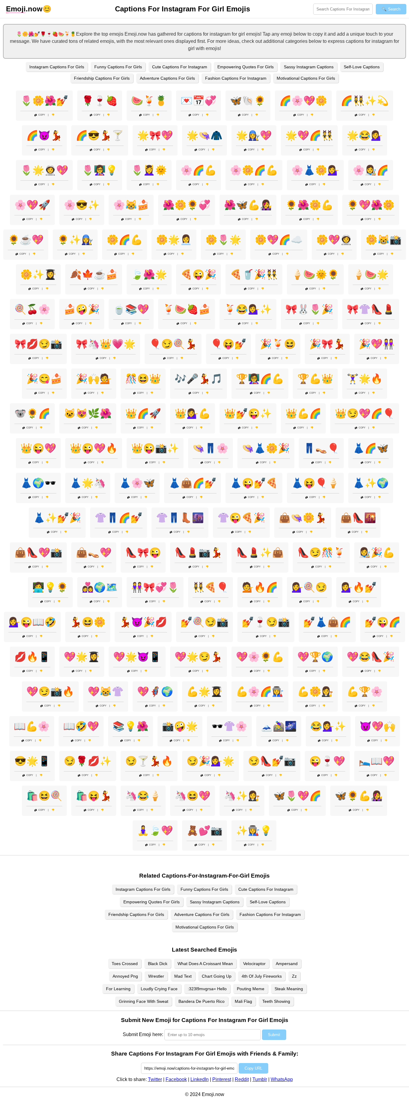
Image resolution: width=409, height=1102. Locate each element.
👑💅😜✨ (248, 413)
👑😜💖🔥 (94, 448)
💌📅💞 (198, 100)
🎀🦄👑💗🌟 (106, 344)
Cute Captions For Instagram (179, 66)
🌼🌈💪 (125, 239)
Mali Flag (243, 1001)
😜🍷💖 (327, 761)
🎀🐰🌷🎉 (309, 309)
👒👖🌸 (210, 448)
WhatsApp (282, 1079)
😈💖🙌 (378, 726)
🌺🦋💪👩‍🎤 (248, 205)
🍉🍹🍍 (149, 100)
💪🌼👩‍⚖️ (315, 691)
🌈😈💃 (44, 135)
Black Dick (157, 963)
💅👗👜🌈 (327, 622)
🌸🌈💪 (198, 170)
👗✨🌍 (371, 483)
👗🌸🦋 (137, 483)
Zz (294, 976)
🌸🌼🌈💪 (254, 170)
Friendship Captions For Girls (102, 78)
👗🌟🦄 (88, 483)
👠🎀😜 (143, 552)
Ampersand (287, 963)
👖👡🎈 (321, 448)
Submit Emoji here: (143, 1034)
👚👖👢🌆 (180, 517)
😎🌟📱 (32, 761)
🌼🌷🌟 (223, 239)
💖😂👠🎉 (371, 656)
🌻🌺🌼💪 (309, 205)
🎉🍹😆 (278, 344)
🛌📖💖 (377, 761)
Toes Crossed (125, 963)
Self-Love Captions (362, 66)
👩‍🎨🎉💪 (377, 552)
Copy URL (253, 1068)
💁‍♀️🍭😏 (309, 587)
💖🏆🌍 (315, 656)
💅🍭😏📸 (204, 622)
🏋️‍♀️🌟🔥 (365, 378)
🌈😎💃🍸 (100, 135)
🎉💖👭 (377, 344)
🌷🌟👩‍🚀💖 (44, 170)
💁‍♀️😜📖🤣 (32, 622)
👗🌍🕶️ (38, 483)
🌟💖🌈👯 (309, 135)
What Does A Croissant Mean (205, 963)
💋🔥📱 (32, 656)
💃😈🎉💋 (143, 622)
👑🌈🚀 (143, 413)
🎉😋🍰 (44, 378)
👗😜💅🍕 (254, 483)
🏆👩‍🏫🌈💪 (260, 378)
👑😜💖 (38, 448)
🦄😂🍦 (143, 795)
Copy (41, 115)
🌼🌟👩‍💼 (174, 239)
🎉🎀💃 (327, 344)
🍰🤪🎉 (82, 309)
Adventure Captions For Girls (167, 78)
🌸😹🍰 (131, 205)
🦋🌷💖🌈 (297, 795)
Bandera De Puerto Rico (201, 1001)
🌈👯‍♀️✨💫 (365, 100)
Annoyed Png (125, 976)
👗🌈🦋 (371, 448)
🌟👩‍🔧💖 (254, 135)
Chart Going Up (216, 976)
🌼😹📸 (384, 239)
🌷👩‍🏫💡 (100, 170)
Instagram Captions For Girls (56, 66)
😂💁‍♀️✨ (328, 726)
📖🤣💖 (81, 726)
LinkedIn (199, 1079)
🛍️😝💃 (94, 795)
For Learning (118, 988)
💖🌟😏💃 (198, 656)
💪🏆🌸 (365, 691)
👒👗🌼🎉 (266, 448)
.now (24, 9)
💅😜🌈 (383, 622)
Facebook (176, 1079)
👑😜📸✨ (155, 448)
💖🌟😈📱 (137, 656)
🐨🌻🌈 (32, 413)
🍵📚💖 (131, 309)
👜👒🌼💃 (303, 517)
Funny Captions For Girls (118, 66)
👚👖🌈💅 (119, 517)
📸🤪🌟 (180, 726)
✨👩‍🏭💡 (254, 830)
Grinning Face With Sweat (143, 1001)
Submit (274, 1034)
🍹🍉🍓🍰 (186, 309)
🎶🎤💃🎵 (198, 378)
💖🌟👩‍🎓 (82, 656)
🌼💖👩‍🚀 (334, 239)
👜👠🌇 (358, 517)
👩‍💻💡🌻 (50, 587)
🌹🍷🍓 (100, 100)
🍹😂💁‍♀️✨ (248, 309)
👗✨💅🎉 (57, 517)
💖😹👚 (106, 691)
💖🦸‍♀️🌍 (155, 691)
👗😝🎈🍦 (315, 483)
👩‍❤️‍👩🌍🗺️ (100, 587)
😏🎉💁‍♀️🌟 (210, 761)
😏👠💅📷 (272, 761)
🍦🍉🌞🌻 (315, 274)
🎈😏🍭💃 (173, 344)
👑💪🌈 (303, 413)
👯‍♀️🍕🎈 (210, 587)
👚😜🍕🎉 (241, 517)
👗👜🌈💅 (192, 483)
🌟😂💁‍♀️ (365, 135)
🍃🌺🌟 (149, 274)
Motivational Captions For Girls (306, 78)
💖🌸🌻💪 (260, 656)
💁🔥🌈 (260, 587)
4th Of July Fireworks (262, 976)
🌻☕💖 (26, 239)
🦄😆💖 (192, 795)
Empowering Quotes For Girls (245, 66)
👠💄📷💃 (198, 552)
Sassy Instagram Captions (309, 66)
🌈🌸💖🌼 (303, 100)
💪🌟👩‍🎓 (204, 691)
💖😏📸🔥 (50, 691)
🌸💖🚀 (32, 205)
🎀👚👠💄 (371, 309)
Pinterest (221, 1079)
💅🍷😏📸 (266, 622)
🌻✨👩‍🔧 (75, 239)
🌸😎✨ (82, 205)
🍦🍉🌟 (371, 274)
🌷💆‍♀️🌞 (149, 170)
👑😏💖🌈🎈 (365, 413)
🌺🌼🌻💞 (186, 205)
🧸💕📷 (204, 830)
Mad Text (183, 976)
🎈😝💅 (228, 344)
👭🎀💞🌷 (155, 587)
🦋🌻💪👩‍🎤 (359, 795)
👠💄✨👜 (260, 552)
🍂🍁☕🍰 (94, 274)
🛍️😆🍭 (44, 795)
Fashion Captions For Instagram (235, 78)
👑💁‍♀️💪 (192, 413)
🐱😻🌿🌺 (88, 413)
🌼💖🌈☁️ (279, 239)
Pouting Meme (250, 988)
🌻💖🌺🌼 (371, 205)
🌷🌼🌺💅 (44, 100)
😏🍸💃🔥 (149, 761)
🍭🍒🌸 (32, 309)
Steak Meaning (289, 988)
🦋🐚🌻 (248, 100)
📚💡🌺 (131, 726)
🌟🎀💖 (155, 135)
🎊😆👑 (143, 378)
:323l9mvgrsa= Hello (207, 988)
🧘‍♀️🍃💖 (155, 830)
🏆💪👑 (315, 378)
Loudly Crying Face (159, 988)
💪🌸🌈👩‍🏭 (260, 691)
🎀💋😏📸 (38, 344)
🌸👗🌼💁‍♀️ (315, 170)
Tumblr (259, 1079)
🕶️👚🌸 (229, 726)
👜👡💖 (94, 552)
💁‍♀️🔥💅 (359, 587)
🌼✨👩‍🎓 (38, 274)
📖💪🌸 (32, 726)
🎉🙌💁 (94, 378)
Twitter (155, 1079)
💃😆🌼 (88, 622)
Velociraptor (254, 963)
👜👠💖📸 (38, 552)
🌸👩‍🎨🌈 (371, 170)
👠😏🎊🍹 (321, 552)
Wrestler (156, 976)
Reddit (242, 1079)
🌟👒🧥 (204, 135)
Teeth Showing (276, 1001)
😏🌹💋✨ (88, 761)
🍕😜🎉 (198, 274)
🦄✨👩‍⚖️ (242, 795)
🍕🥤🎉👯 (254, 274)
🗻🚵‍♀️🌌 (279, 726)
